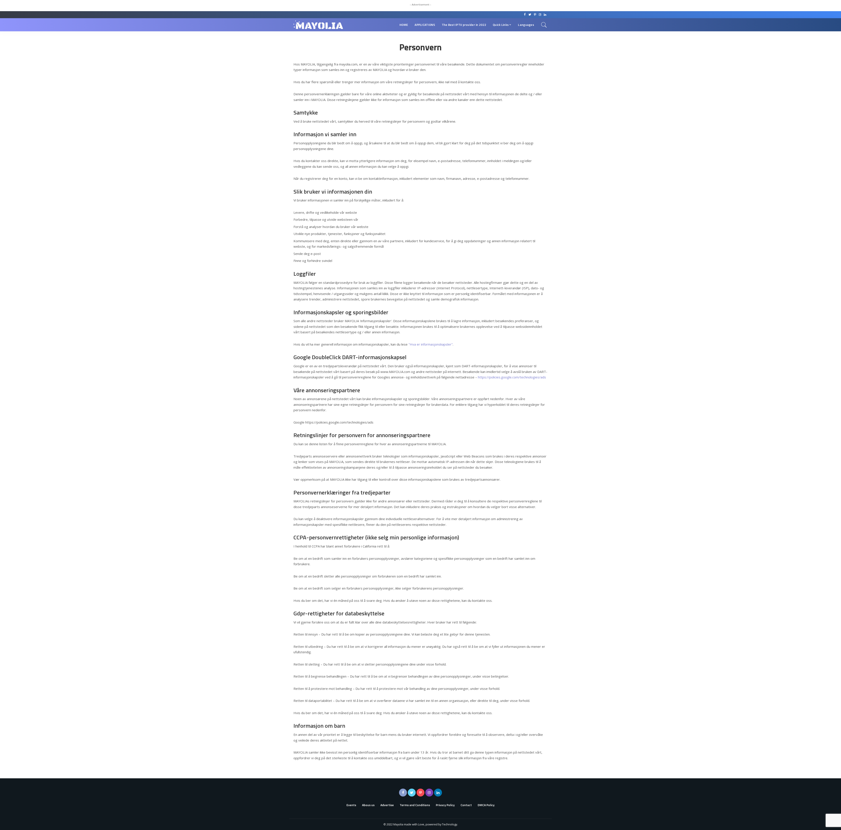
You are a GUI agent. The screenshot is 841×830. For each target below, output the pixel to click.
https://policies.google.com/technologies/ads (512, 377)
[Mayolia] (318, 25)
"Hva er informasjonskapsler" (430, 344)
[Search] (544, 24)
